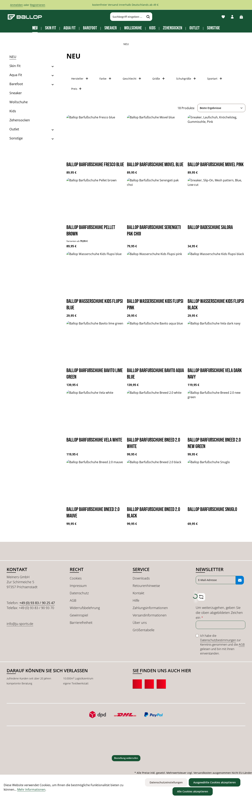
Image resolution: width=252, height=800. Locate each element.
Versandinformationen (150, 615)
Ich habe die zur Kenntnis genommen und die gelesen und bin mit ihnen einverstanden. (222, 644)
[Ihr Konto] (232, 17)
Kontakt (138, 593)
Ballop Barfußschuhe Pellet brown (90, 230)
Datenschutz (79, 593)
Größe (156, 78)
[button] (52, 65)
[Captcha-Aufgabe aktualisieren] (201, 597)
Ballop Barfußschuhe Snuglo (212, 509)
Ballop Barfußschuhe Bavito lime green (94, 373)
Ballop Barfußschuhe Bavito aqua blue (155, 373)
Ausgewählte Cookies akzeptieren (214, 782)
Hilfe (136, 600)
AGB (73, 600)
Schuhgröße (183, 78)
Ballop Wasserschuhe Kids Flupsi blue (94, 304)
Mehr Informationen (31, 789)
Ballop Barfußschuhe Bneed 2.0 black (153, 512)
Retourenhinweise (146, 585)
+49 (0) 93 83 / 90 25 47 (37, 603)
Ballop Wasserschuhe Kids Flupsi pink (155, 304)
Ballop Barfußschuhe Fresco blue (95, 165)
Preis (74, 88)
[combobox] (127, 17)
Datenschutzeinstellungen (166, 782)
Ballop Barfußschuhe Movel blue (155, 165)
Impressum (78, 585)
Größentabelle (143, 630)
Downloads (141, 578)
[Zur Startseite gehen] (25, 17)
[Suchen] (148, 17)
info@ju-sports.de (20, 623)
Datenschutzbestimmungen (218, 640)
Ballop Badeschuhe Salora (210, 227)
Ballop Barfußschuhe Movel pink (216, 165)
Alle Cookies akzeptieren (192, 791)
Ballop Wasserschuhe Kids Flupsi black (216, 304)
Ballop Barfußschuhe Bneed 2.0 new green (214, 443)
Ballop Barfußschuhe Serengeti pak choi (154, 230)
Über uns (140, 622)
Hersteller (77, 78)
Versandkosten (203, 773)
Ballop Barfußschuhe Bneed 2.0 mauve (93, 512)
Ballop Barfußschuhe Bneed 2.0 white (153, 443)
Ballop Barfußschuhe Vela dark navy (215, 373)
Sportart (212, 78)
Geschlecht (129, 78)
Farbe (102, 78)
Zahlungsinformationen (150, 608)
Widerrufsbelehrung (85, 608)
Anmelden (16, 5)
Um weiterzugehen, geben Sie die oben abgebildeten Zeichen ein (219, 612)
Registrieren (37, 5)
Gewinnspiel (79, 615)
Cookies (76, 578)
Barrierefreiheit (81, 622)
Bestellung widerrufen (126, 758)
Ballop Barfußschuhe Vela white (94, 440)
